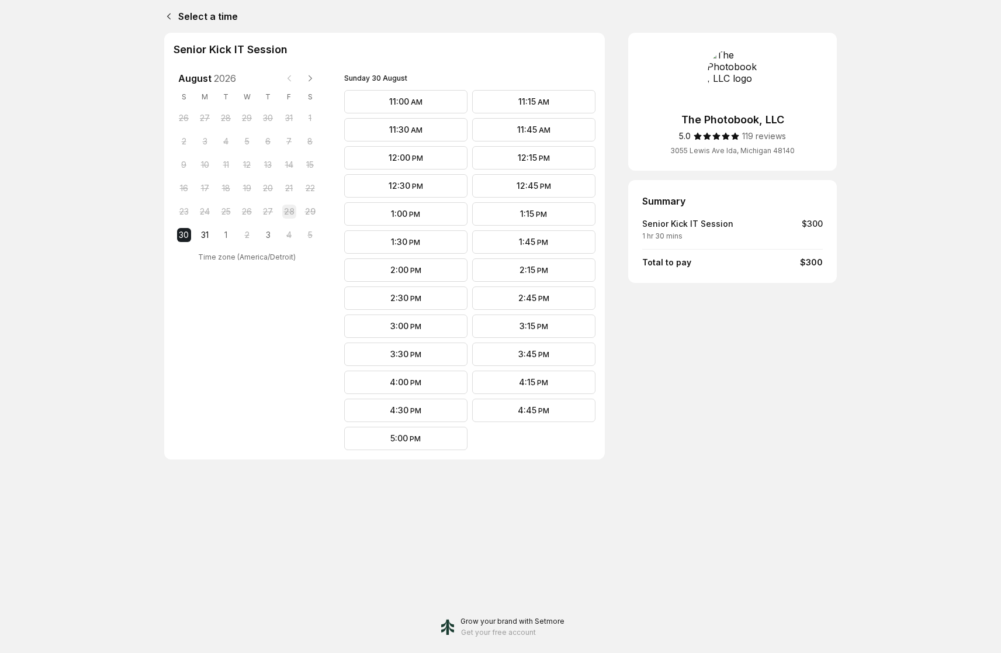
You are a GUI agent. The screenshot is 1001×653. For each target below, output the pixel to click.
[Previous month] (289, 78)
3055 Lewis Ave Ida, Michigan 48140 (732, 150)
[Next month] (310, 78)
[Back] (166, 16)
